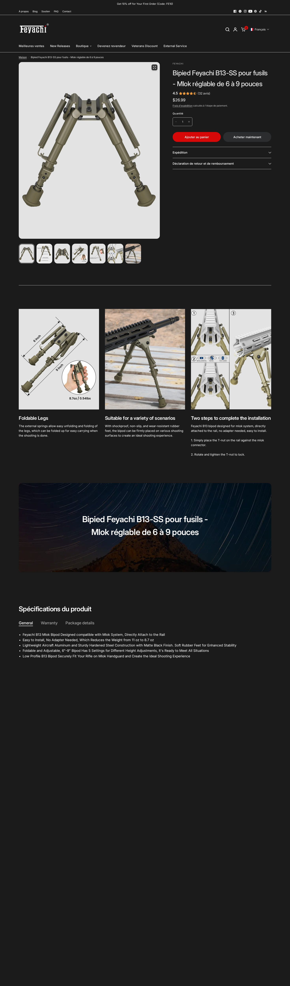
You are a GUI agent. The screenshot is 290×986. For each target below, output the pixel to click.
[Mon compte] (235, 29)
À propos (24, 11)
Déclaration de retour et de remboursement (203, 163)
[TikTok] (260, 11)
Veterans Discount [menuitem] (145, 46)
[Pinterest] (255, 11)
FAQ (56, 11)
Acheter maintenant (247, 137)
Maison (23, 57)
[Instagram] (245, 11)
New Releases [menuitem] (60, 46)
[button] (259, 29)
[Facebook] (235, 11)
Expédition (180, 152)
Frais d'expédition (183, 105)
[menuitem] (25, 11)
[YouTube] (250, 11)
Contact (66, 11)
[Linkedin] (265, 11)
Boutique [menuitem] (82, 46)
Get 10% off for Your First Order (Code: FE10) (145, 3)
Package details (79, 623)
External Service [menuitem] (175, 46)
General (26, 623)
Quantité (178, 113)
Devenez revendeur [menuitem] (111, 46)
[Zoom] (154, 67)
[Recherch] (227, 29)
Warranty (49, 623)
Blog (35, 11)
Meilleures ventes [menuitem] (31, 46)
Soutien (45, 11)
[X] (240, 11)
